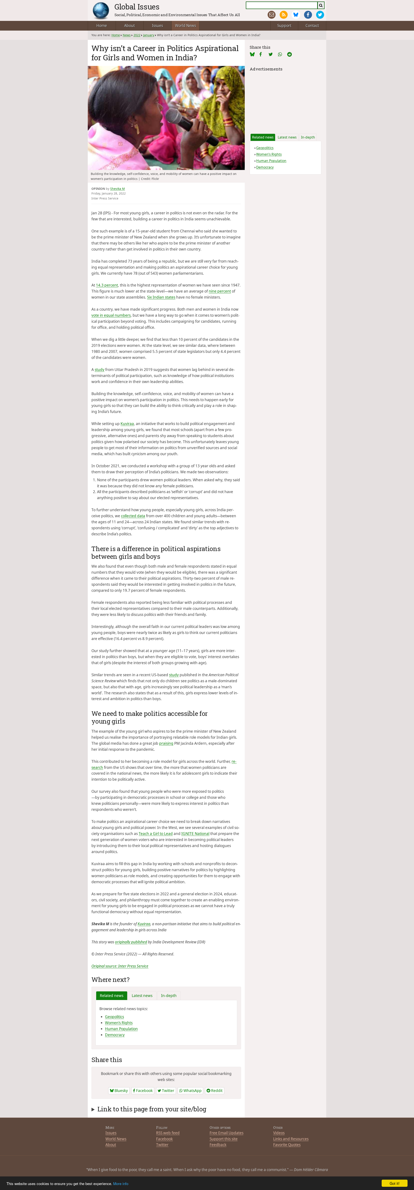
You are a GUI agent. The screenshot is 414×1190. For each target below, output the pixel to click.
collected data (133, 515)
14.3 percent (107, 285)
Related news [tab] (111, 995)
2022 (136, 35)
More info (120, 1183)
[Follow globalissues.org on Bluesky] (296, 15)
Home (101, 25)
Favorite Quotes (287, 1144)
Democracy (115, 1034)
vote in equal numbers (111, 315)
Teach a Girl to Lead (156, 833)
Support (284, 25)
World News (185, 25)
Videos (279, 1132)
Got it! (395, 1183)
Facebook (144, 1090)
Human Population (121, 1028)
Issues (157, 25)
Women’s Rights (119, 1022)
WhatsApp (192, 1090)
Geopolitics (114, 1016)
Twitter (167, 1090)
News (127, 35)
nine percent (220, 291)
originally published (131, 941)
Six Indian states (161, 297)
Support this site (224, 1138)
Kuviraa (127, 423)
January (148, 35)
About (129, 25)
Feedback (218, 1144)
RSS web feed (168, 1132)
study (99, 369)
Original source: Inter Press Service (119, 966)
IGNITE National (195, 833)
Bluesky (121, 1090)
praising (166, 743)
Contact (312, 25)
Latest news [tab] (142, 995)
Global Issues (137, 6)
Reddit (216, 1090)
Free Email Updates (226, 1132)
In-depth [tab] (169, 995)
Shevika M (117, 189)
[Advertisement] (285, 99)
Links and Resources (291, 1138)
